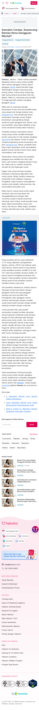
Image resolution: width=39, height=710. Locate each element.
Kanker (12, 448)
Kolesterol (15, 443)
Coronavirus (6, 439)
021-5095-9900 (10, 568)
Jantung (25, 439)
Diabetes (16, 439)
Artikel (15, 13)
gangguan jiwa (7, 115)
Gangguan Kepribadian (22, 40)
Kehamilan (5, 443)
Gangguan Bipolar (8, 40)
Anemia (4, 448)
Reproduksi (21, 448)
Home (7, 13)
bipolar (12, 87)
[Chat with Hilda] (35, 529)
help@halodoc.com (11, 564)
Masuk (33, 3)
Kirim (32, 425)
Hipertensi (25, 443)
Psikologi (5, 44)
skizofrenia (6, 139)
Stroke (32, 439)
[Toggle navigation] (3, 3)
